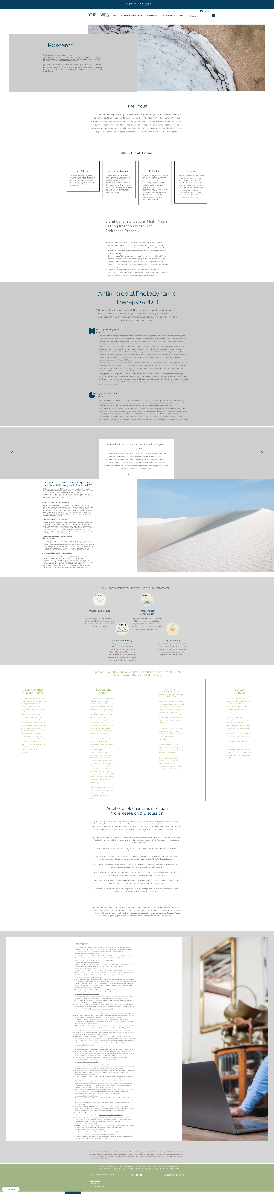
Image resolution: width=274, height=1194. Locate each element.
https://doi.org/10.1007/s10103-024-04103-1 (119, 1079)
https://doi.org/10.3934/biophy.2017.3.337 (103, 1134)
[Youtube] (141, 1175)
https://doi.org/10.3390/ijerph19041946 (86, 1123)
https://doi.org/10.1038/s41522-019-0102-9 (116, 998)
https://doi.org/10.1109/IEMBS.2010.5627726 (104, 1087)
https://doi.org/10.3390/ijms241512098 (104, 1055)
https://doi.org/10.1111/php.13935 (84, 1045)
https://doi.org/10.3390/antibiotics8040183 (87, 953)
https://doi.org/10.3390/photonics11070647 (87, 994)
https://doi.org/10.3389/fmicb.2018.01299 (124, 981)
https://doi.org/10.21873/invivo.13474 (85, 1074)
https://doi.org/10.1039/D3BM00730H (111, 1017)
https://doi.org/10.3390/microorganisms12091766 (89, 977)
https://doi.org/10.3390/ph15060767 (87, 1023)
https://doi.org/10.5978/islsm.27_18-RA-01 (123, 1013)
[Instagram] (132, 1175)
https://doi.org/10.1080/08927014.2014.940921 (88, 987)
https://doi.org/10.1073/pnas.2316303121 (86, 1096)
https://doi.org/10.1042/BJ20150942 (98, 1138)
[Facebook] (136, 1175)
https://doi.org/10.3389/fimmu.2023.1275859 (101, 1009)
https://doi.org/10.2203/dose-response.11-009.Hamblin (90, 1129)
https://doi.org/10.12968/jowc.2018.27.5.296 (111, 1115)
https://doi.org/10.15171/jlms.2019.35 (120, 1030)
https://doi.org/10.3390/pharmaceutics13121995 (109, 1068)
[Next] (262, 453)
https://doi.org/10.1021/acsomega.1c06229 (87, 1062)
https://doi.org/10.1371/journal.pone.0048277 (87, 962)
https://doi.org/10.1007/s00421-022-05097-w (112, 1110)
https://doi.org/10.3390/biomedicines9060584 (90, 1002)
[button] (213, 15)
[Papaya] (134, 474)
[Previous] (12, 453)
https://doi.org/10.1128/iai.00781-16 (85, 968)
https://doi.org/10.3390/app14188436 (97, 1034)
